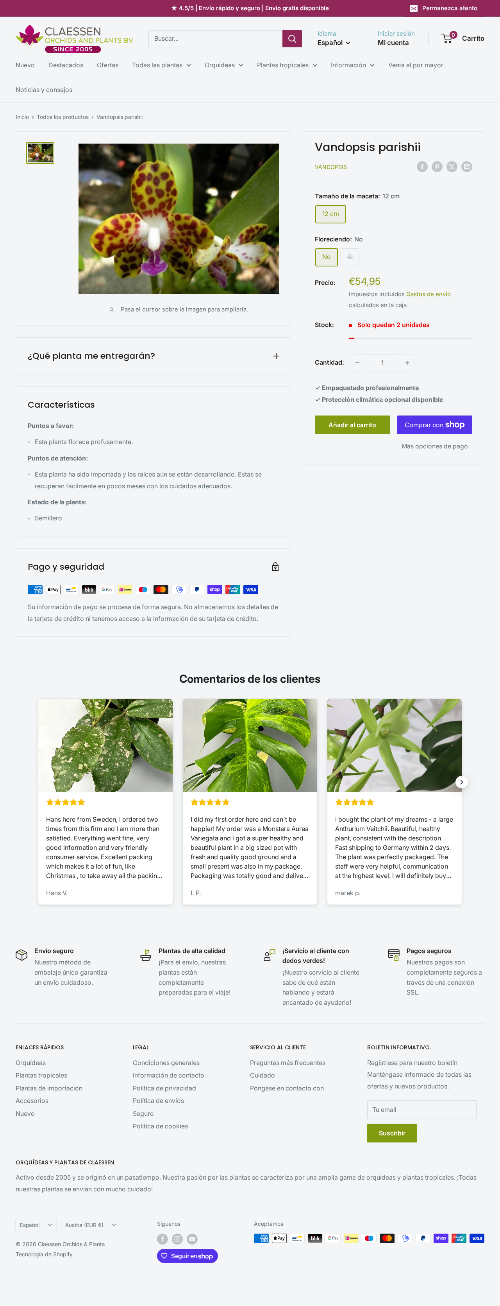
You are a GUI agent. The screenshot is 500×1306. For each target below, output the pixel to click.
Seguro (143, 1113)
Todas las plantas (157, 65)
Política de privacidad (164, 1088)
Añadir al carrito (352, 425)
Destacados (65, 65)
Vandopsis (331, 167)
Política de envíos (158, 1101)
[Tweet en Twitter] (451, 166)
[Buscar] (292, 38)
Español (29, 1225)
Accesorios (32, 1101)
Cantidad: (329, 362)
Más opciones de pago (435, 446)
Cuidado (262, 1075)
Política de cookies (160, 1126)
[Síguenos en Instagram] (177, 1239)
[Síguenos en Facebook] (162, 1239)
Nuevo (25, 65)
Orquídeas (220, 65)
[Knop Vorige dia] (38, 782)
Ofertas (107, 65)
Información (348, 65)
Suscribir (392, 1133)
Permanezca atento (449, 8)
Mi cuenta (393, 43)
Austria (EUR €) (84, 1225)
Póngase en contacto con (287, 1088)
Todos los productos (63, 116)
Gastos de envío (428, 294)
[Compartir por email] (466, 166)
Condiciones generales (166, 1063)
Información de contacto (168, 1075)
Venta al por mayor (415, 65)
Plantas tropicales (283, 65)
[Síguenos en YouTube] (192, 1239)
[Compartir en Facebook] (422, 166)
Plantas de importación (49, 1088)
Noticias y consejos (44, 90)
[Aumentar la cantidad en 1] (407, 362)
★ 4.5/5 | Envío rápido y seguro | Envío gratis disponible (250, 8)
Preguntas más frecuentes (287, 1063)
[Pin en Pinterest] (437, 166)
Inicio (22, 116)
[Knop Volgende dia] (461, 782)
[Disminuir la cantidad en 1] (357, 362)
